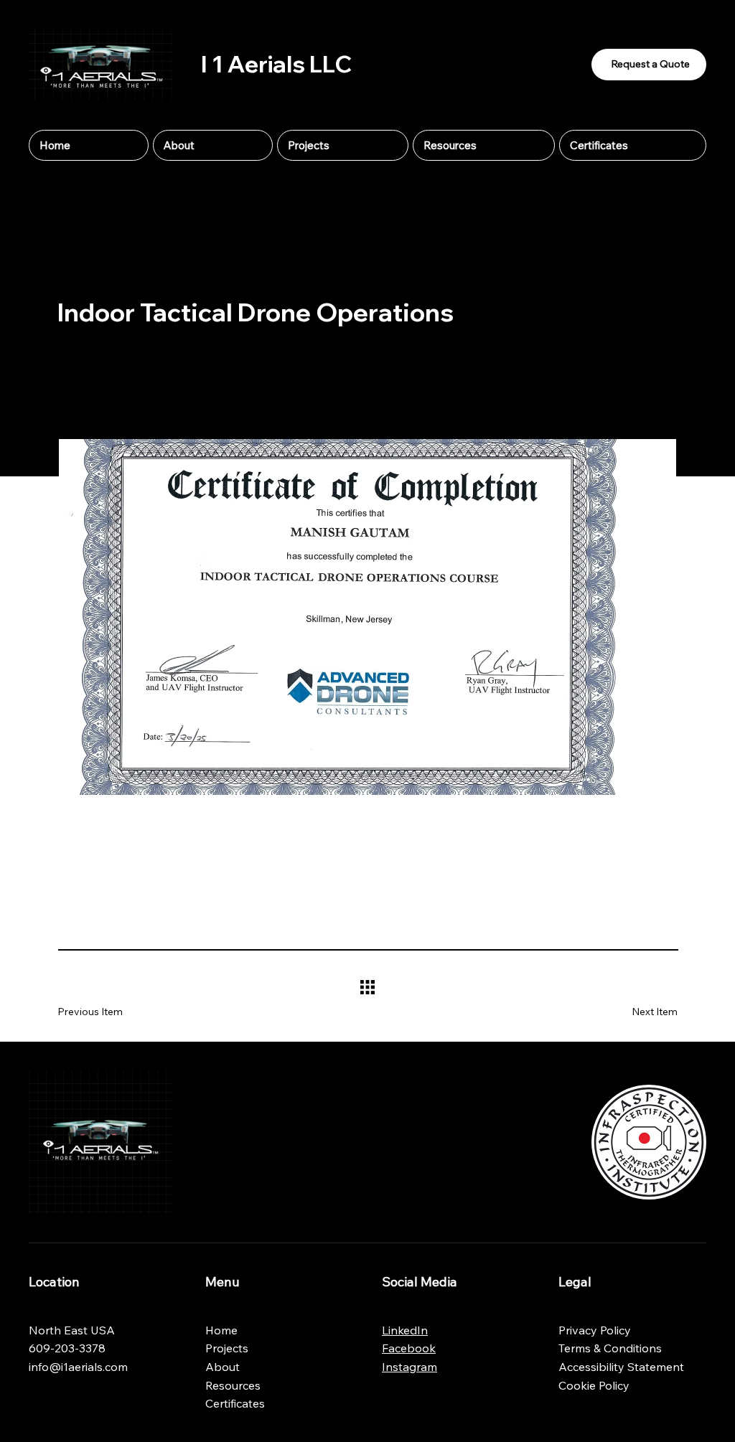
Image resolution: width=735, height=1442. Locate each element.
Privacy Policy (594, 1330)
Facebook (409, 1348)
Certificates (235, 1403)
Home (221, 1330)
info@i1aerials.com (78, 1366)
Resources (233, 1385)
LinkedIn (405, 1330)
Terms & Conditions (610, 1348)
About (222, 1366)
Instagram (409, 1366)
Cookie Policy (593, 1385)
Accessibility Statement (621, 1366)
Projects (226, 1348)
